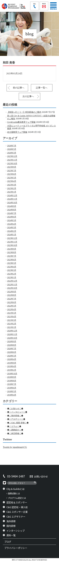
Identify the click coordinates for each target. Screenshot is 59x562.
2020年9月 (11, 341)
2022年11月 (12, 285)
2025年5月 (11, 178)
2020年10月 (12, 338)
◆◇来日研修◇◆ (15, 433)
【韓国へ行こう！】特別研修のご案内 (24, 112)
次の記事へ (28, 96)
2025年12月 (12, 156)
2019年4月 (11, 366)
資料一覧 (11, 535)
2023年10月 (12, 245)
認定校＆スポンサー (16, 502)
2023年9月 (11, 249)
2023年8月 (11, 252)
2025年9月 (11, 167)
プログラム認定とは (17, 498)
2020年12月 (12, 331)
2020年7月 (11, 349)
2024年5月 (11, 220)
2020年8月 (11, 345)
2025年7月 (11, 171)
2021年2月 (11, 324)
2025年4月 (11, 181)
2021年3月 (11, 320)
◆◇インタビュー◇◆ (17, 412)
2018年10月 (12, 374)
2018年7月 (11, 384)
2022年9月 (11, 292)
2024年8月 (11, 210)
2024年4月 (11, 224)
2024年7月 (11, 213)
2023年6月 (11, 260)
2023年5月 (11, 263)
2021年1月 (11, 327)
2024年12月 (12, 195)
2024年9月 (11, 206)
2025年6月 (11, 174)
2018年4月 (11, 395)
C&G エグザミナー (15, 516)
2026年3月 (11, 153)
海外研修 (11, 521)
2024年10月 (12, 203)
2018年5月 (11, 391)
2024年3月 (11, 227)
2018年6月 (11, 388)
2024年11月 (12, 199)
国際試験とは (14, 493)
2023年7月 (11, 256)
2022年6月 (11, 302)
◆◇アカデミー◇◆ (16, 419)
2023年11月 (12, 242)
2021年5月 (11, 313)
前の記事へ (18, 87)
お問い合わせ (41, 476)
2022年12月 (12, 281)
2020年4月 (11, 359)
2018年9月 (11, 377)
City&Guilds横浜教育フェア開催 (21, 122)
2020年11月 (12, 334)
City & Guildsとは (15, 488)
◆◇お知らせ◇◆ (15, 408)
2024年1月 (11, 235)
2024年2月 (11, 231)
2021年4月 (11, 317)
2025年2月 (11, 188)
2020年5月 (11, 356)
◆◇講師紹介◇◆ (15, 430)
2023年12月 (12, 238)
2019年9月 (11, 363)
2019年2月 (11, 370)
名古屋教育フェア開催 (17, 132)
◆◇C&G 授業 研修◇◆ (18, 423)
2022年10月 (12, 288)
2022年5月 (11, 306)
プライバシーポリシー (17, 548)
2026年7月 (11, 146)
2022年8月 (11, 295)
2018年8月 (11, 381)
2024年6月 (11, 217)
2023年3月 (11, 270)
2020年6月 (11, 352)
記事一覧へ (41, 87)
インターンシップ (15, 530)
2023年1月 (11, 277)
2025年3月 (11, 185)
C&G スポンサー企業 (17, 511)
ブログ (8, 541)
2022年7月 (11, 299)
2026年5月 (11, 149)
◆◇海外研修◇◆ (15, 416)
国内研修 (11, 525)
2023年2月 (11, 274)
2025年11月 (12, 160)
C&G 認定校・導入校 (17, 507)
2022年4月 (11, 309)
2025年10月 (12, 163)
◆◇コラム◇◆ (14, 426)
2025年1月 (11, 192)
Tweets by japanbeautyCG (15, 447)
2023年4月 (11, 267)
